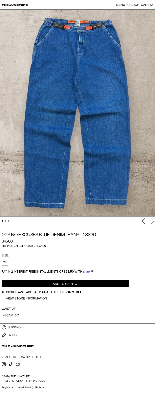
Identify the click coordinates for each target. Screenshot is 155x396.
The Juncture (20, 376)
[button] (133, 4)
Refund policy (14, 380)
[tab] (2, 221)
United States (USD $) (29, 387)
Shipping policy (36, 380)
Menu (120, 4)
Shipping (7, 246)
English (6, 387)
